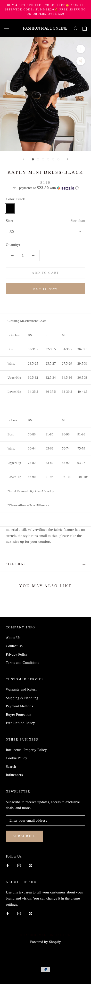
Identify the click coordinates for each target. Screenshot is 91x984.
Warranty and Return (21, 689)
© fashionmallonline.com (45, 935)
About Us (13, 638)
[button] (45, 188)
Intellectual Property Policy (26, 750)
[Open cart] (85, 28)
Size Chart (17, 564)
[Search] (76, 28)
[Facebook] (7, 865)
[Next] (67, 159)
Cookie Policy (16, 758)
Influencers (14, 775)
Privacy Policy (17, 654)
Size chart (77, 221)
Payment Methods (19, 706)
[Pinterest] (30, 865)
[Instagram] (19, 865)
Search (11, 766)
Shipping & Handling (22, 698)
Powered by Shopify (45, 942)
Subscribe (24, 836)
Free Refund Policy (20, 723)
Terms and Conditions (22, 663)
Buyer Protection (18, 715)
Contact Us (14, 646)
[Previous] (24, 159)
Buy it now (45, 289)
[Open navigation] (6, 28)
